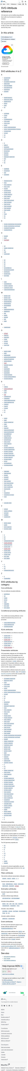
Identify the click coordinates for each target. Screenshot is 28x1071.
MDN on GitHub (5, 1040)
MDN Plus (3, 1022)
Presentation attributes (9, 650)
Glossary (3, 1057)
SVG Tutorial (7, 958)
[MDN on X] (7, 1006)
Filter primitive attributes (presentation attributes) (13, 876)
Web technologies (5, 1047)
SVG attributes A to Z (7, 37)
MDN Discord (4, 1038)
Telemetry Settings (19, 1067)
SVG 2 (17, 827)
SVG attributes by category (8, 39)
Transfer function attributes (7, 881)
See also (4, 41)
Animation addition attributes (8, 916)
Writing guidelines (5, 1036)
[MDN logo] (4, 999)
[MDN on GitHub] (2, 1006)
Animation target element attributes (9, 892)
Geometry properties (6, 673)
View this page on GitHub (8, 982)
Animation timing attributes (7, 901)
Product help (4, 1024)
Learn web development (7, 1049)
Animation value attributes (7, 908)
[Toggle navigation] (25, 1)
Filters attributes (7, 873)
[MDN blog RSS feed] (12, 1006)
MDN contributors (8, 980)
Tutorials (3, 1054)
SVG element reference (9, 956)
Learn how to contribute (8, 974)
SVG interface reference (10, 960)
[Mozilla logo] (5, 1065)
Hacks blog (4, 1059)
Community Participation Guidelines (14, 1070)
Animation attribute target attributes (9, 896)
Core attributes (6, 588)
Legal (2, 1070)
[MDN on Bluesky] (4, 1006)
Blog (2, 1014)
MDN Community (5, 1031)
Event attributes (7, 922)
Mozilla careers (5, 1017)
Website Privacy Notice (7, 1067)
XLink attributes (7, 630)
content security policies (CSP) (8, 946)
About (2, 1012)
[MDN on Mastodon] (9, 1006)
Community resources (6, 1033)
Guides (2, 1052)
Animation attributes (8, 889)
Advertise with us (5, 1019)
